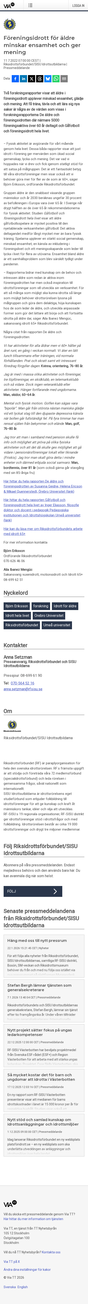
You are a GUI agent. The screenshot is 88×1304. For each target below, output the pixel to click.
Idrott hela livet (17, 615)
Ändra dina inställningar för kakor (27, 1269)
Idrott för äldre (65, 606)
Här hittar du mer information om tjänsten (33, 1219)
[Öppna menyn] (31, 5)
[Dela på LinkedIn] (23, 79)
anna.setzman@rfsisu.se (23, 689)
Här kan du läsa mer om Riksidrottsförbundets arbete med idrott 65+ (43, 531)
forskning (40, 606)
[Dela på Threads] (39, 79)
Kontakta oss (51, 1252)
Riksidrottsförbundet (21, 625)
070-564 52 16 (22, 683)
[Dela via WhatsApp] (56, 79)
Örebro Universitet (49, 615)
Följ (11, 891)
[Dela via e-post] (64, 79)
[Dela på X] (31, 79)
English (23, 1287)
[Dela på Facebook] (15, 79)
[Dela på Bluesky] (47, 79)
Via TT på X (12, 1262)
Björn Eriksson (16, 606)
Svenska (10, 1287)
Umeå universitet (57, 625)
